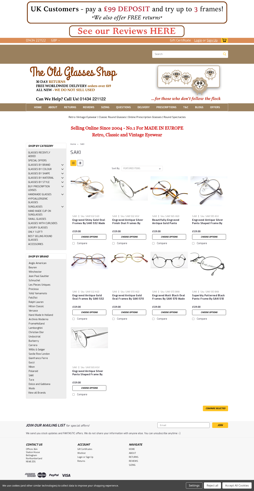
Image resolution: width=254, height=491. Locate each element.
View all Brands (37, 392)
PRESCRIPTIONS (166, 107)
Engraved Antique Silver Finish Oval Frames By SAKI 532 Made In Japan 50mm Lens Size (127, 225)
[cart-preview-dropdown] (223, 40)
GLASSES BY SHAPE (39, 173)
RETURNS (70, 107)
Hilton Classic (36, 306)
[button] (127, 12)
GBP (54, 40)
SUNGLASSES (35, 206)
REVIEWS (88, 107)
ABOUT (52, 107)
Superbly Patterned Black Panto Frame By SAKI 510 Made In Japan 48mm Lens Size (208, 300)
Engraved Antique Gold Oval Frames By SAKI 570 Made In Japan (128, 299)
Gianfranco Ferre (38, 358)
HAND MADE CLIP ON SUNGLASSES (39, 212)
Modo (32, 388)
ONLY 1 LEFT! (35, 232)
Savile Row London (39, 354)
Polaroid (33, 371)
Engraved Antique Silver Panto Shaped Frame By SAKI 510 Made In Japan (207, 223)
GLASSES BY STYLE (39, 182)
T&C (185, 107)
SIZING (105, 107)
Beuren (33, 267)
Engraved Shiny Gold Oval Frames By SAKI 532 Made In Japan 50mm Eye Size (88, 223)
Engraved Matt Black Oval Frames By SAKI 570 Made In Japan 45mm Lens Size (168, 299)
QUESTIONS (123, 107)
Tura (31, 379)
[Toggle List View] (80, 163)
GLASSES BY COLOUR (40, 169)
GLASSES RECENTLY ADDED (39, 154)
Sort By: (116, 168)
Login (198, 40)
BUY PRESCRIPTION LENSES (39, 188)
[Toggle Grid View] (73, 163)
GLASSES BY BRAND (39, 165)
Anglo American (37, 263)
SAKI (31, 375)
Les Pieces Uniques (39, 284)
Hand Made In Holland (41, 315)
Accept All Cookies (237, 485)
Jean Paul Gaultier (39, 276)
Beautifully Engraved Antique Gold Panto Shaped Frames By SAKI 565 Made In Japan (167, 225)
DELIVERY (144, 107)
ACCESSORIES (35, 244)
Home (73, 144)
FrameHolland (37, 323)
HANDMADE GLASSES (39, 194)
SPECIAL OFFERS (37, 160)
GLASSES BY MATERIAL (41, 178)
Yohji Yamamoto (38, 293)
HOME (38, 107)
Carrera (33, 345)
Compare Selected (215, 408)
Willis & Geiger (37, 349)
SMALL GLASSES (37, 219)
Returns (81, 461)
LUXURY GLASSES (38, 227)
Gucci (32, 362)
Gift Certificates (84, 449)
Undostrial (34, 336)
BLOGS (199, 107)
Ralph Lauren (36, 302)
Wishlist (81, 453)
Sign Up (212, 40)
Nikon (32, 367)
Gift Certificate (180, 40)
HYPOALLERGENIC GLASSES (38, 200)
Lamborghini (36, 328)
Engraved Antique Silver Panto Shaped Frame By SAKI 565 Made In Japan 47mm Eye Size (87, 376)
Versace (33, 310)
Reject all (212, 485)
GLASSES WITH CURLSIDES (42, 223)
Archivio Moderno (38, 319)
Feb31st (33, 297)
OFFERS (215, 107)
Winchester (35, 271)
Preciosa (34, 289)
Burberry (34, 341)
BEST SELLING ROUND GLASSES (40, 238)
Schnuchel (34, 280)
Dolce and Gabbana (39, 384)
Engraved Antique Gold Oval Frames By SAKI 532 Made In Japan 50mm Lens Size (88, 300)
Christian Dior (36, 332)
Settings (194, 485)
